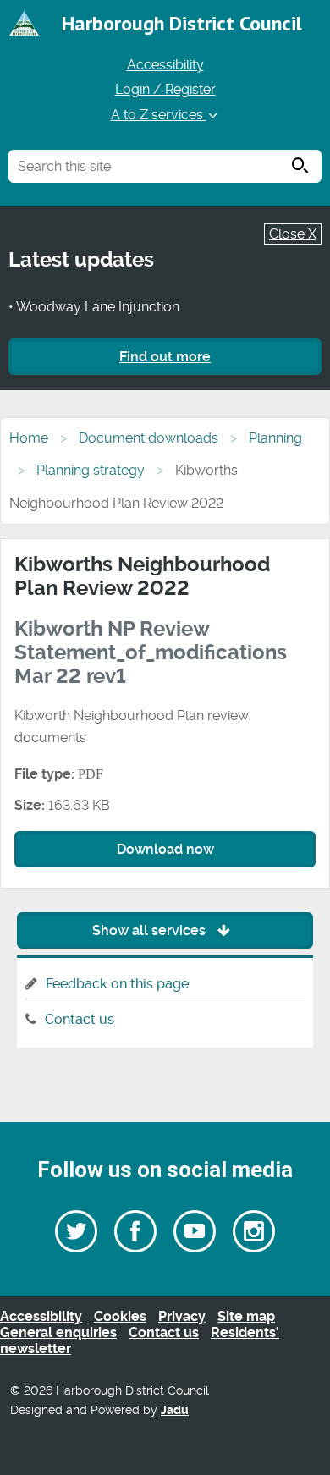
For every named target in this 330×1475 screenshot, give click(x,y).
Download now (165, 849)
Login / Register (165, 89)
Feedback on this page (117, 984)
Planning (275, 438)
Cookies (120, 1316)
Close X (292, 234)
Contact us (79, 1019)
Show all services (150, 930)
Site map (246, 1316)
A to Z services (158, 115)
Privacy (182, 1316)
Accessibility (165, 65)
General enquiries (58, 1332)
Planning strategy (90, 470)
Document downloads (148, 438)
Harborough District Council (182, 23)
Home (28, 438)
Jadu (175, 1410)
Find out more (165, 357)
